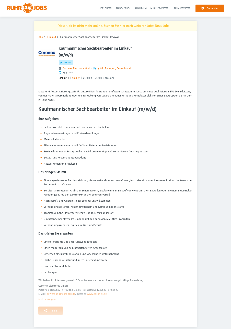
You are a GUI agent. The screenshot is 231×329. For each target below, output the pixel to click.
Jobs (40, 37)
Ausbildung (141, 8)
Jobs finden (105, 8)
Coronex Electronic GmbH (77, 68)
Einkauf (51, 37)
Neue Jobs (162, 25)
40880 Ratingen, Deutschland (114, 68)
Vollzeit (76, 77)
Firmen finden (123, 8)
